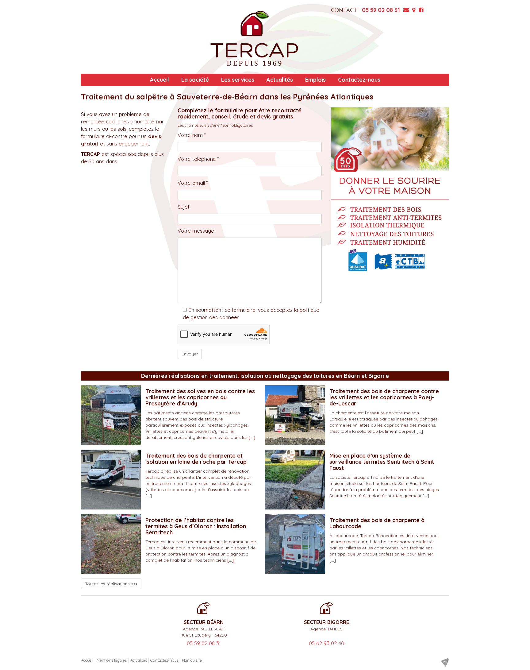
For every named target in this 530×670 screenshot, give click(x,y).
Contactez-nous (359, 79)
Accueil (159, 79)
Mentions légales (112, 660)
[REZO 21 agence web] (444, 662)
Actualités (280, 79)
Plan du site (192, 660)
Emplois (315, 79)
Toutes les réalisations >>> (111, 584)
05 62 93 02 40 (326, 643)
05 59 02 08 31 (381, 10)
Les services (237, 79)
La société (195, 79)
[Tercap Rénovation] (254, 38)
